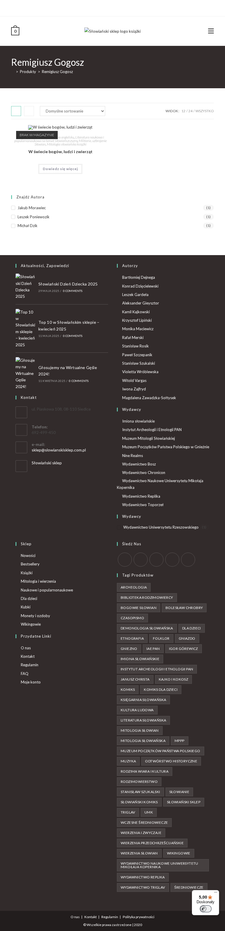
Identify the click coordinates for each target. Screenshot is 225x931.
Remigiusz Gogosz (57, 71)
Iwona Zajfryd (134, 389)
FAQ (24, 673)
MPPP (180, 740)
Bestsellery (30, 564)
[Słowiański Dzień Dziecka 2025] (25, 287)
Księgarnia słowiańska (143, 700)
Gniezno (129, 648)
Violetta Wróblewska (140, 371)
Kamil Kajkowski (136, 311)
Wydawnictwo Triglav (143, 887)
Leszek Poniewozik (34, 216)
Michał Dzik (28, 225)
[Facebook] (108, 7)
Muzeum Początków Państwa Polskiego (160, 751)
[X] (102, 7)
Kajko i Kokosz (173, 679)
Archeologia (134, 587)
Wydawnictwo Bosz (139, 464)
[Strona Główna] (12, 71)
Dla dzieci (29, 598)
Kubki (25, 607)
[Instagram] (115, 7)
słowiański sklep (183, 802)
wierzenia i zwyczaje (141, 832)
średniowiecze (189, 887)
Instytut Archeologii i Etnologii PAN (152, 429)
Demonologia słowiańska (147, 628)
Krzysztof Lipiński (137, 320)
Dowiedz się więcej (60, 169)
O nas (26, 648)
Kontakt (28, 656)
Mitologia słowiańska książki (66, 144)
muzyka (128, 761)
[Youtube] (121, 7)
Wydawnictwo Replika (141, 496)
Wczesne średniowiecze (144, 822)
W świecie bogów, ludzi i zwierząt (60, 151)
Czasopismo (132, 618)
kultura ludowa (137, 710)
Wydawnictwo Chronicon (143, 472)
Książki (27, 572)
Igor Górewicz (183, 648)
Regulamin (29, 664)
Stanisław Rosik (135, 346)
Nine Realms (132, 455)
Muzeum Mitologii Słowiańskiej (148, 438)
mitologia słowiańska (143, 740)
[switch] (206, 908)
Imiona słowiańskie (138, 421)
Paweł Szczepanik (137, 354)
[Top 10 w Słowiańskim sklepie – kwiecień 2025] (25, 328)
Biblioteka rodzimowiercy (147, 597)
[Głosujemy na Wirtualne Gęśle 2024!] (25, 373)
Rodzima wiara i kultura (144, 771)
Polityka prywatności (138, 917)
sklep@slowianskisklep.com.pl (59, 449)
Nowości (28, 555)
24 (190, 111)
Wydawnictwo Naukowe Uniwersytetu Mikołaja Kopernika (160, 484)
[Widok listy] (29, 111)
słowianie (179, 792)
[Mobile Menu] (211, 30)
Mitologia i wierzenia (38, 581)
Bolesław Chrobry (184, 607)
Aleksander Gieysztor (140, 303)
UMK (148, 812)
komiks (128, 689)
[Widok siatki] (16, 111)
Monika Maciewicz (138, 328)
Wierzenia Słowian (139, 853)
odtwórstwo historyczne (171, 761)
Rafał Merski (133, 337)
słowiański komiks (139, 802)
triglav (128, 812)
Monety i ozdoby (35, 615)
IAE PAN (153, 648)
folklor (161, 638)
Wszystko (204, 111)
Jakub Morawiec (32, 207)
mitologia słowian (140, 730)
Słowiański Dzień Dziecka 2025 (68, 283)
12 (183, 111)
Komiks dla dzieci (161, 689)
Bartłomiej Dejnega (138, 277)
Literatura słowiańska (143, 720)
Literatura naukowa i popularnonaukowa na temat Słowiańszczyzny (59, 139)
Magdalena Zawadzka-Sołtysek (149, 397)
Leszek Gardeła (135, 294)
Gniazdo (187, 638)
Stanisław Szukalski (138, 363)
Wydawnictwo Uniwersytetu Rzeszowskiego (161, 527)
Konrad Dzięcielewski (140, 286)
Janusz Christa (135, 679)
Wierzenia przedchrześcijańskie (152, 843)
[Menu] (215, 893)
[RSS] (188, 560)
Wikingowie (31, 624)
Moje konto (31, 682)
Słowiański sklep (47, 462)
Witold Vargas (134, 380)
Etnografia (132, 638)
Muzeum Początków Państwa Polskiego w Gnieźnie (165, 446)
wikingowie (178, 853)
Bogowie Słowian (138, 607)
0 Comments (73, 291)
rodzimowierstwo (139, 781)
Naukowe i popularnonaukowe (47, 590)
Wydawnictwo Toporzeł (142, 504)
